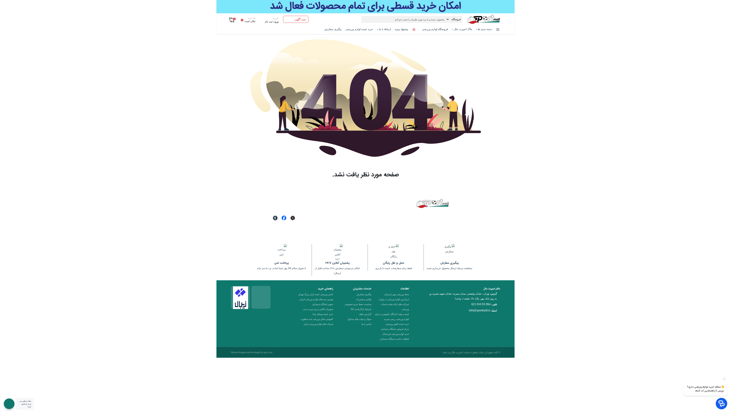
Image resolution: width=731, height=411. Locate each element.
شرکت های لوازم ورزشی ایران (318, 324)
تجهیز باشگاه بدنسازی (322, 304)
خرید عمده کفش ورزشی (397, 324)
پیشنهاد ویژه (402, 29)
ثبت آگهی (300, 19)
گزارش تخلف (365, 314)
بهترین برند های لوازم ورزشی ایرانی (316, 299)
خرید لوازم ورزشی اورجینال (395, 334)
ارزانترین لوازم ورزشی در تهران (394, 299)
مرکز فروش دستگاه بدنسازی (395, 329)
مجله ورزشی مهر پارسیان (396, 294)
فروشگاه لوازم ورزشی (435, 29)
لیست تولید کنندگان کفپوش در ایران (391, 314)
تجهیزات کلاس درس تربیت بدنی (318, 309)
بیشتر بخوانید (375, 224)
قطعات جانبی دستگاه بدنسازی (394, 339)
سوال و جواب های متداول (359, 319)
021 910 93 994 (480, 304)
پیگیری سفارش (333, 29)
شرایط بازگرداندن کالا (361, 309)
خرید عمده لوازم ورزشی (359, 29)
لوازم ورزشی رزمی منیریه (396, 319)
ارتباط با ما (384, 29)
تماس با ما (366, 324)
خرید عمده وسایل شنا (323, 314)
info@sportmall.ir (479, 310)
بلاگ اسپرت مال (462, 29)
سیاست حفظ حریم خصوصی (358, 304)
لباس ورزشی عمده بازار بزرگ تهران (315, 294)
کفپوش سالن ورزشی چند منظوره (317, 319)
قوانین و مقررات (363, 299)
